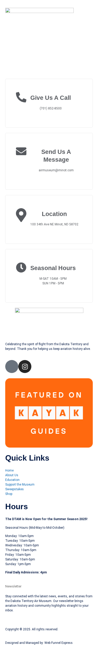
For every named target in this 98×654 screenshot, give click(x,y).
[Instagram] (24, 366)
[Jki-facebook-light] (11, 366)
